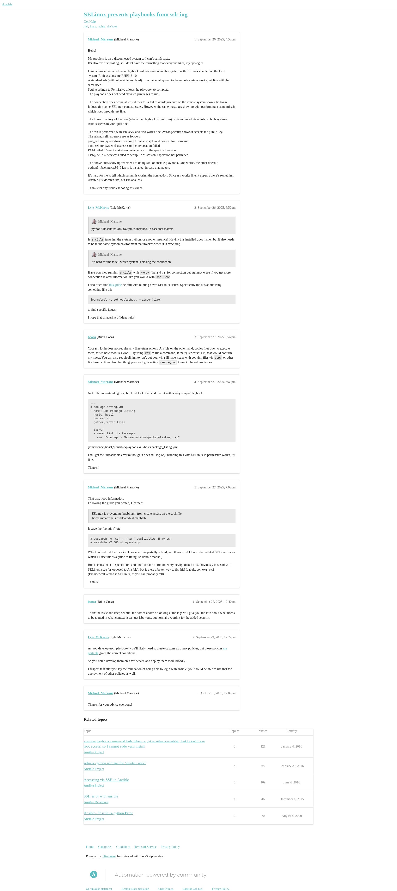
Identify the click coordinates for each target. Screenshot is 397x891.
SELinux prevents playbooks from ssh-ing (136, 14)
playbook (111, 26)
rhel (86, 26)
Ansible (7, 4)
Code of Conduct (192, 888)
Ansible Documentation (135, 888)
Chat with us (165, 888)
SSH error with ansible (101, 796)
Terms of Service (145, 846)
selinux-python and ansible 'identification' (115, 763)
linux (93, 26)
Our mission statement (99, 888)
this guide (115, 285)
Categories (105, 846)
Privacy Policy (170, 846)
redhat (101, 26)
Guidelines (123, 846)
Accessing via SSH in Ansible (106, 780)
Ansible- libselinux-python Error (108, 813)
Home (90, 846)
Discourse (109, 856)
